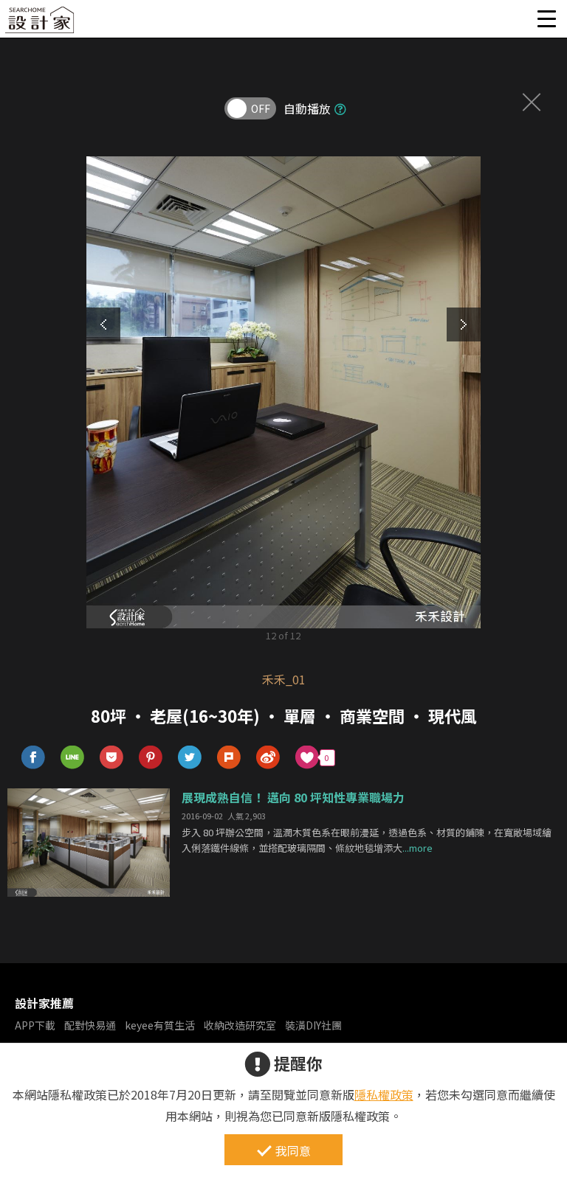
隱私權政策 (383, 1094)
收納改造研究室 (240, 1025)
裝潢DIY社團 (313, 1025)
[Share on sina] (268, 758)
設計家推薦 (44, 1003)
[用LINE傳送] (73, 758)
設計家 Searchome (41, 24)
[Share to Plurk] (229, 758)
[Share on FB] (33, 758)
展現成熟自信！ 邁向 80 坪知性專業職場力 (293, 797)
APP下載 (35, 1025)
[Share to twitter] (190, 758)
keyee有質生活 (160, 1025)
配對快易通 (90, 1025)
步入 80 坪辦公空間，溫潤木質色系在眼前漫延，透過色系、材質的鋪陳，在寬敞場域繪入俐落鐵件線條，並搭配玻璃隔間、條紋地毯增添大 (366, 840)
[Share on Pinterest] (151, 758)
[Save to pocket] (112, 758)
